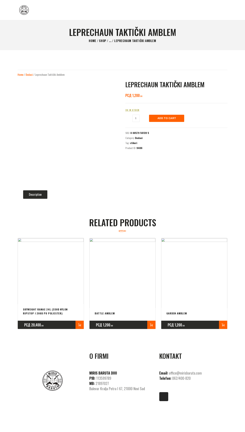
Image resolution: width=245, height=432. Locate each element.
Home (92, 41)
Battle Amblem (105, 313)
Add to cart (166, 118)
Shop (102, 41)
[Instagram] (163, 396)
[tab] (35, 194)
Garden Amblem (176, 313)
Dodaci (29, 74)
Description (35, 194)
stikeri (133, 143)
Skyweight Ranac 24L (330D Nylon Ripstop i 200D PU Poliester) (45, 311)
